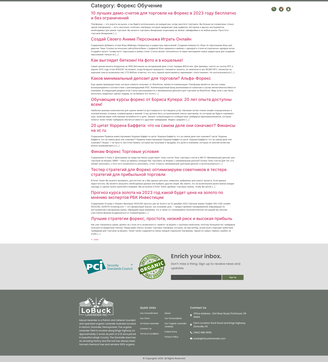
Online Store (249, 9)
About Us (169, 9)
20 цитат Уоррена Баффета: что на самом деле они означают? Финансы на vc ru (163, 128)
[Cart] (281, 9)
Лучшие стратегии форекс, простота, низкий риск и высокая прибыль (161, 218)
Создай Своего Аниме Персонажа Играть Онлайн (141, 39)
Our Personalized (232, 9)
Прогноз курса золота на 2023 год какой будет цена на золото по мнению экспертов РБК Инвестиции (157, 195)
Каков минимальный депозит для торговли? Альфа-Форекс (151, 78)
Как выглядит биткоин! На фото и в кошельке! (137, 60)
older (95, 239)
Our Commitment (185, 9)
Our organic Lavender (207, 9)
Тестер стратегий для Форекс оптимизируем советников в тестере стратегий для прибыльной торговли (159, 172)
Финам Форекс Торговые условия (125, 151)
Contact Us (264, 9)
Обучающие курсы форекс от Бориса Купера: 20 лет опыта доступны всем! (161, 102)
